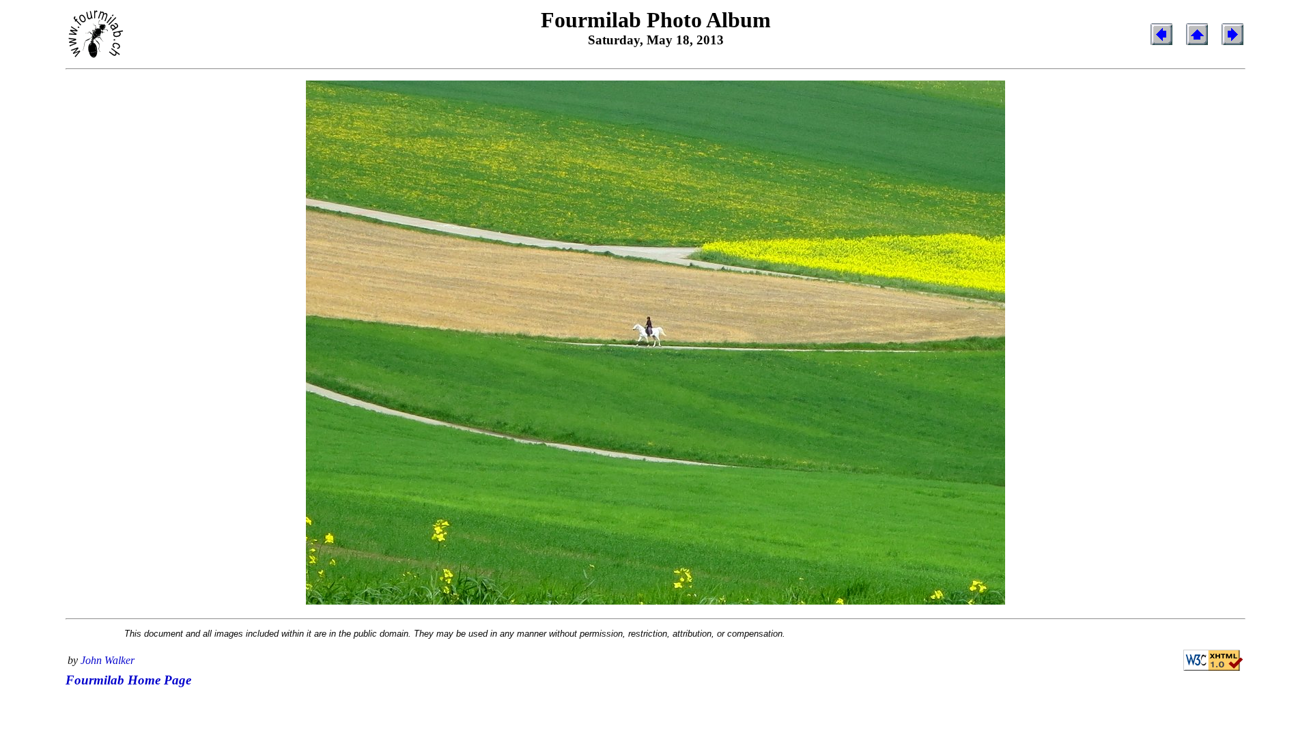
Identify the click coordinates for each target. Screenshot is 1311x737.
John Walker (108, 660)
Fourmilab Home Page (128, 680)
